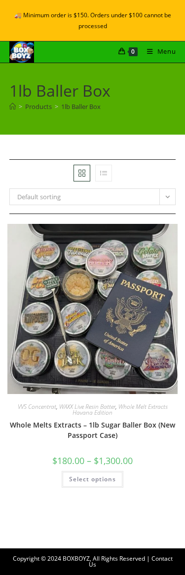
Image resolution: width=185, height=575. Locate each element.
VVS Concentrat (37, 406)
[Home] (12, 106)
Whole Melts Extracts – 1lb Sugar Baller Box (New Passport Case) (92, 430)
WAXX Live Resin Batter (87, 406)
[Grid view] (82, 173)
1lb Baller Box (81, 106)
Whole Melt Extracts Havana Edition (120, 409)
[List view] (103, 173)
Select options (92, 479)
